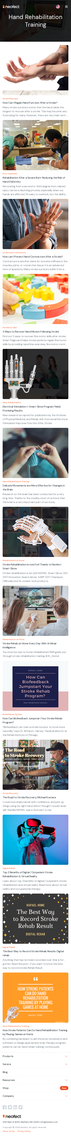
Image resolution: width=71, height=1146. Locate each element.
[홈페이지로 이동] (11, 6)
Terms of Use (9, 1131)
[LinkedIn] (15, 1107)
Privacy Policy (24, 1131)
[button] (66, 7)
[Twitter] (20, 1107)
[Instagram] (10, 1107)
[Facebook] (5, 1107)
